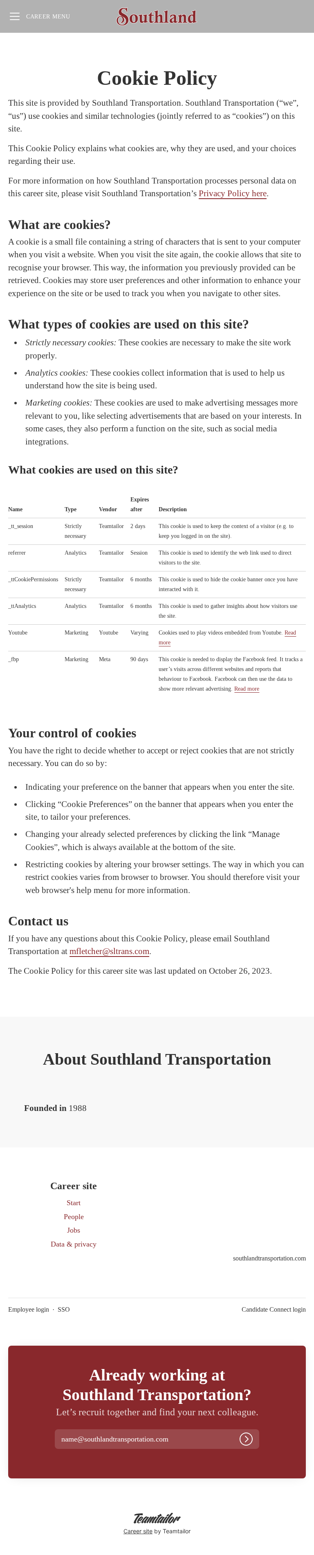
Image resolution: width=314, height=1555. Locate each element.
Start (74, 1203)
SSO (64, 1309)
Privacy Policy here (233, 193)
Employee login (28, 1309)
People (74, 1217)
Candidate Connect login (274, 1309)
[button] (122, 1439)
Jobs (73, 1230)
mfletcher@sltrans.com (109, 951)
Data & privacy (73, 1244)
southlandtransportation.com (269, 1258)
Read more (246, 689)
